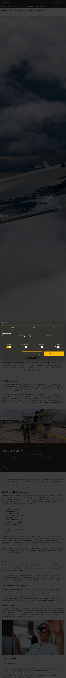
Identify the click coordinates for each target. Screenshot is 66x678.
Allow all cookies (54, 354)
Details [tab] (33, 327)
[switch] (25, 347)
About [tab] (54, 327)
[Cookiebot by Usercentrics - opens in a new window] (57, 323)
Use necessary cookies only (32, 354)
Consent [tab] (11, 327)
